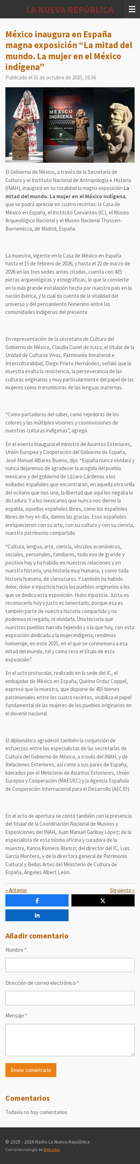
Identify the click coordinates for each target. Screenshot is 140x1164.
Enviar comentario (31, 1070)
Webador (51, 1149)
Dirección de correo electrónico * (42, 982)
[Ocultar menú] (132, 9)
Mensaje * (16, 1015)
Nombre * (16, 949)
